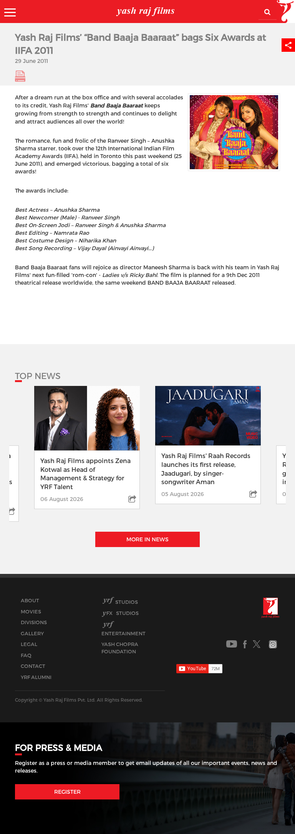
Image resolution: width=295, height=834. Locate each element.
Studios (126, 602)
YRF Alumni (36, 677)
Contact (33, 666)
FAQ (26, 655)
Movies (31, 611)
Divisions (34, 622)
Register (67, 791)
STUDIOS (122, 613)
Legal (29, 644)
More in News (147, 539)
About (30, 600)
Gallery (32, 633)
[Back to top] (271, 811)
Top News (38, 376)
